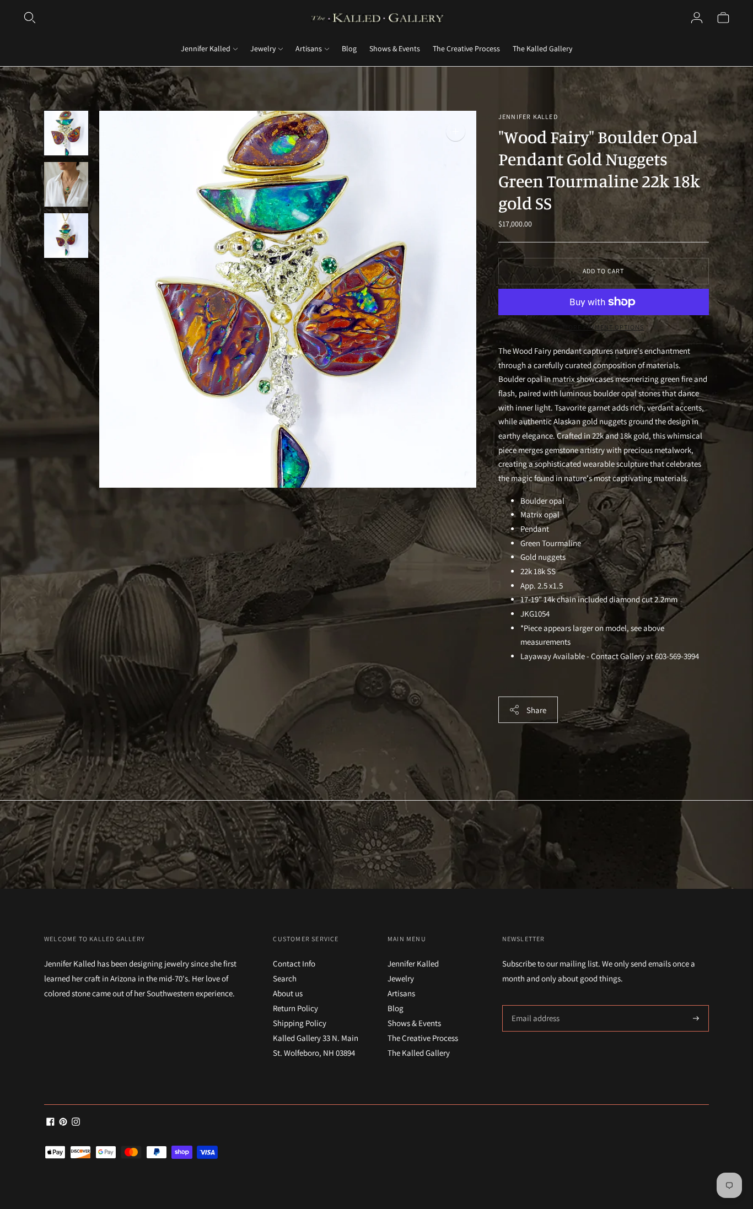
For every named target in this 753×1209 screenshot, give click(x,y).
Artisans (308, 48)
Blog (349, 48)
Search (285, 978)
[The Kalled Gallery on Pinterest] (63, 1123)
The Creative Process (466, 48)
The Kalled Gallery (542, 48)
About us (288, 993)
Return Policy (295, 1008)
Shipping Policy (299, 1023)
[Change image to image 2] (66, 184)
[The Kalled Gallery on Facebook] (50, 1123)
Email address (534, 1005)
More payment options (603, 327)
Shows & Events (394, 48)
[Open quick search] (29, 18)
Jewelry (263, 48)
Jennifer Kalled (205, 48)
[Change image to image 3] (66, 235)
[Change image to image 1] (66, 133)
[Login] (696, 18)
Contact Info (294, 963)
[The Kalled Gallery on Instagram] (76, 1123)
